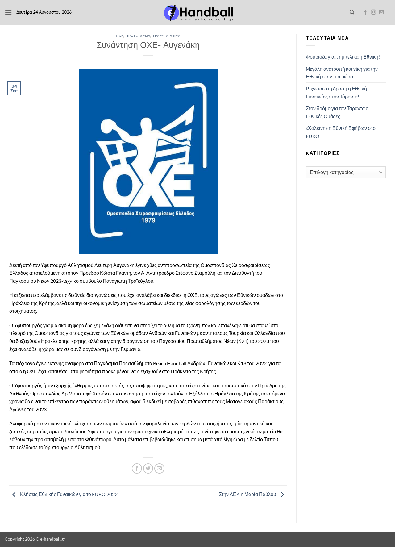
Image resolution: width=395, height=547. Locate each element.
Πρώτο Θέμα (138, 35)
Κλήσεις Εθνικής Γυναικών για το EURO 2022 (68, 494)
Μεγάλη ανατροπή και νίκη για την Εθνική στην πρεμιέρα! (342, 73)
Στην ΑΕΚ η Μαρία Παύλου (248, 494)
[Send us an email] (381, 12)
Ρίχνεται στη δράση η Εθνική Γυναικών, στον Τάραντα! (336, 92)
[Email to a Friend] (159, 468)
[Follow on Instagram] (373, 12)
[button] (8, 12)
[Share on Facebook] (137, 468)
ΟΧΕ (120, 35)
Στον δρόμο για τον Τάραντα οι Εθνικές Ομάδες (338, 112)
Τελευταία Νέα (166, 35)
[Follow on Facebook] (365, 12)
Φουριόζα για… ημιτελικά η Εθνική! (343, 57)
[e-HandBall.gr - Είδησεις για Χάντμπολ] (197, 12)
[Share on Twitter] (148, 468)
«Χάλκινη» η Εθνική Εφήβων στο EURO (341, 132)
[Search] (352, 12)
